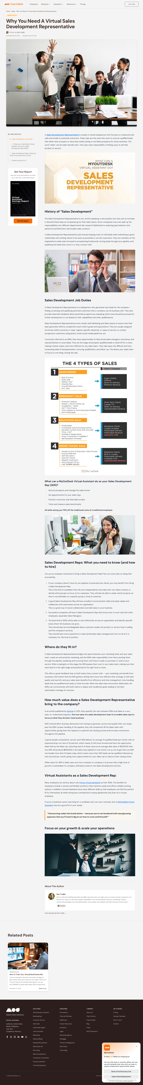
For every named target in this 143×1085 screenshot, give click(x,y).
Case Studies (91, 1020)
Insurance (63, 1027)
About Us (90, 1012)
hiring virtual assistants (89, 782)
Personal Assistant (39, 1062)
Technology (64, 1050)
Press (88, 1027)
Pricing (82, 4)
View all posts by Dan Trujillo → (55, 913)
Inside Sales (12, 15)
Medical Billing (37, 1039)
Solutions (44, 4)
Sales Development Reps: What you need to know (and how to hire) (23, 154)
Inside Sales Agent (39, 1027)
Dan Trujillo (21, 32)
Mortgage (63, 1039)
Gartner (70, 711)
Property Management (67, 1043)
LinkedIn (62, 906)
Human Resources (66, 1024)
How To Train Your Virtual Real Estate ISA (26, 974)
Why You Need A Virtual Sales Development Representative (36, 11)
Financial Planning (65, 1016)
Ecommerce (64, 1012)
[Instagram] (15, 1037)
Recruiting (36, 1050)
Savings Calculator (119, 1016)
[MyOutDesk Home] (14, 4)
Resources (71, 4)
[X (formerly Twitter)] (11, 1037)
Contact (116, 1024)
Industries (57, 4)
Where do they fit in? (19, 160)
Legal (61, 1031)
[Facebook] (7, 1037)
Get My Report (23, 221)
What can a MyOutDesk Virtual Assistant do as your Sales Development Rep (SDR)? (23, 146)
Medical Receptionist (40, 1043)
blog (13, 11)
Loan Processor (38, 1031)
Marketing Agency (66, 1035)
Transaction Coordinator (41, 1058)
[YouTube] (22, 1037)
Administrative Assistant (41, 1012)
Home (8, 11)
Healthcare (63, 1020)
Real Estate (63, 1046)
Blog (88, 1024)
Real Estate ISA (38, 1046)
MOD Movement (92, 1031)
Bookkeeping (37, 1016)
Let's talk (131, 4)
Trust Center (100, 1076)
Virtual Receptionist (39, 1065)
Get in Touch (117, 1020)
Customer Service (39, 1020)
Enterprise (34, 4)
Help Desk (36, 1024)
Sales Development (39, 1054)
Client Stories (91, 1016)
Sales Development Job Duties (22, 139)
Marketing (36, 1035)
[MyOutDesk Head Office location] (26, 1037)
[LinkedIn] (18, 1037)
